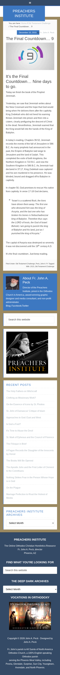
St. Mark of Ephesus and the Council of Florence (30, 437)
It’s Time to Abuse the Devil (19, 431)
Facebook (16, 306)
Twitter (25, 306)
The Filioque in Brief (16, 444)
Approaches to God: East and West (23, 417)
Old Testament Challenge (25, 264)
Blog (8, 306)
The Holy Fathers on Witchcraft (21, 391)
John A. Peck (30, 642)
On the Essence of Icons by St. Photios (25, 404)
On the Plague (13, 488)
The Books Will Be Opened (19, 460)
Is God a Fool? (13, 424)
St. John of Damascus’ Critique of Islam (25, 411)
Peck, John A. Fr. (42, 264)
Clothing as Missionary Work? (21, 398)
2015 (32, 266)
